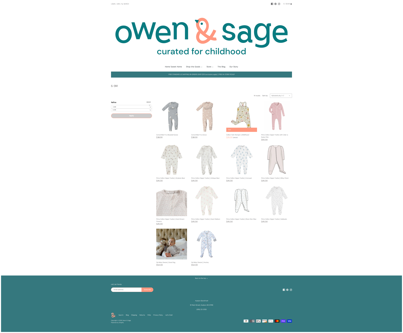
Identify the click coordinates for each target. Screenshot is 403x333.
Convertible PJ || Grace (199, 135)
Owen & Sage (127, 320)
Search (121, 315)
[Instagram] (279, 4)
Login (113, 4)
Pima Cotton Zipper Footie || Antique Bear (205, 178)
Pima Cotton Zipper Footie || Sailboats (274, 219)
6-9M (114, 110)
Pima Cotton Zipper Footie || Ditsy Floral (274, 178)
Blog (127, 315)
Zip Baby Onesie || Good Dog (165, 262)
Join (118, 4)
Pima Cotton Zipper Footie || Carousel (239, 178)
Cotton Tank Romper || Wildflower (237, 135)
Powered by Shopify (117, 323)
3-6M (114, 107)
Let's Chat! (169, 315)
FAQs (149, 315)
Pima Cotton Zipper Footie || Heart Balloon (205, 219)
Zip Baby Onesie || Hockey (200, 262)
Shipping (134, 315)
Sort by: (265, 96)
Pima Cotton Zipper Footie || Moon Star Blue (241, 219)
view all (148, 102)
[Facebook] (272, 4)
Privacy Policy (158, 315)
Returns (142, 315)
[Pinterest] (275, 4)
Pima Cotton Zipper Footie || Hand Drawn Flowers (170, 220)
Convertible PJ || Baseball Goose (167, 135)
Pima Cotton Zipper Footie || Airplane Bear (170, 178)
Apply (131, 115)
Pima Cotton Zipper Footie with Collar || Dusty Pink (274, 136)
